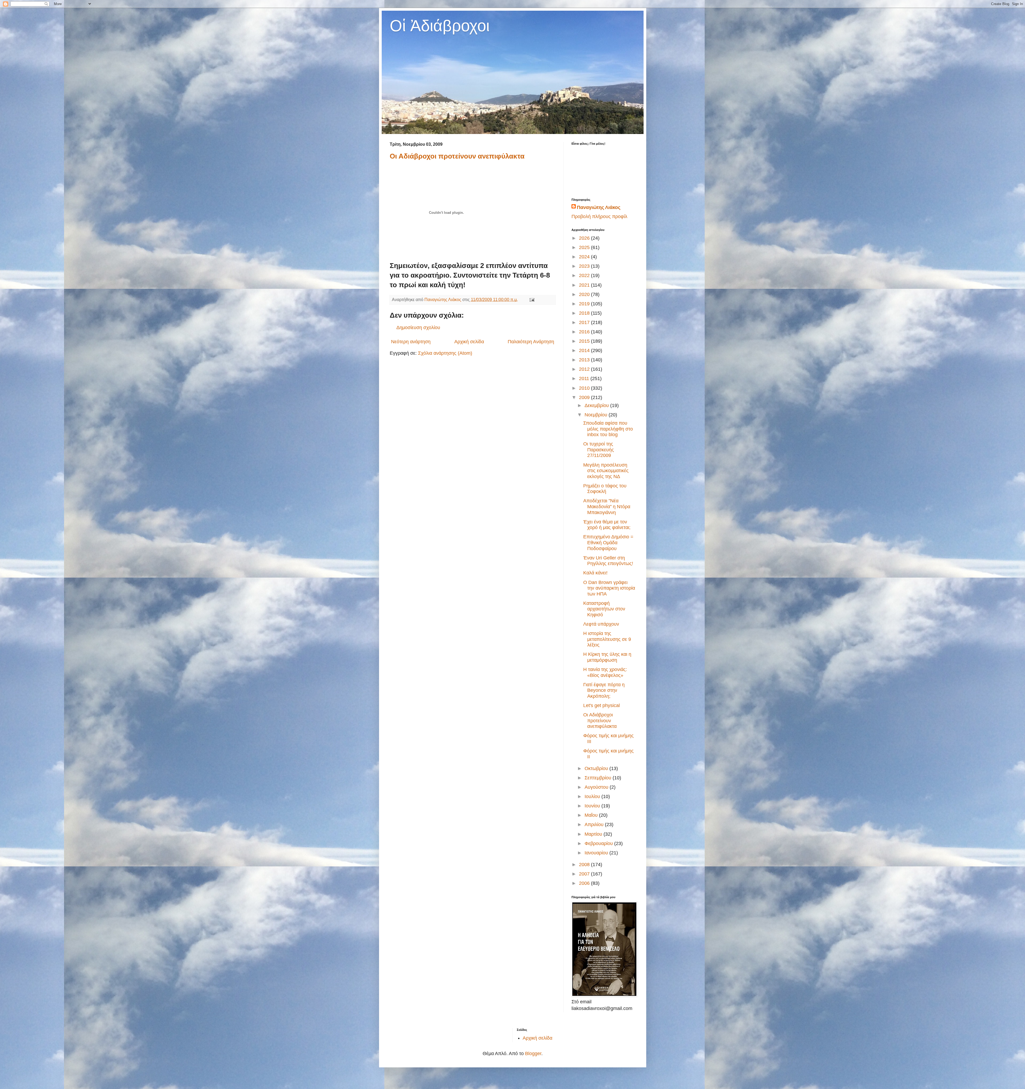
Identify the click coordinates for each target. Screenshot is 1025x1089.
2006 (585, 883)
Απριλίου (595, 824)
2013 (585, 359)
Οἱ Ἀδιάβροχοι (440, 26)
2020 (585, 294)
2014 (585, 350)
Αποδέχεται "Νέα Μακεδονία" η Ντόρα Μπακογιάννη (606, 506)
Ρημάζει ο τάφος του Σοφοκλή (604, 488)
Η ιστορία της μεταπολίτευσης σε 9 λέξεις (607, 639)
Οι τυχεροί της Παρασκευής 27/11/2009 (598, 449)
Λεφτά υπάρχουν (601, 624)
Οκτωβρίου (597, 768)
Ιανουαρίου (597, 852)
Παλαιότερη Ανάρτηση (531, 341)
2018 (585, 313)
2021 (585, 285)
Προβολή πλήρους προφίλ (599, 216)
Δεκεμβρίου (597, 405)
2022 (585, 275)
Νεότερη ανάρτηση (411, 341)
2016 (585, 331)
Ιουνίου (593, 805)
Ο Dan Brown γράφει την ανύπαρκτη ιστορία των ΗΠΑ (609, 588)
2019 (585, 303)
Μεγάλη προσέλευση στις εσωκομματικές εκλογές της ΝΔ (606, 470)
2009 (585, 397)
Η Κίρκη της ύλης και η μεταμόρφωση (607, 657)
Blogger (533, 1053)
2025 (585, 247)
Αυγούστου (597, 787)
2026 (585, 238)
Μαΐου (592, 815)
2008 (585, 864)
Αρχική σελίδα (469, 341)
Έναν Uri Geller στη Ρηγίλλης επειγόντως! (608, 560)
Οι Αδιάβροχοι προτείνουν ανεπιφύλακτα (457, 156)
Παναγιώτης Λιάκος (598, 207)
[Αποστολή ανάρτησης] (531, 299)
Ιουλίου (593, 796)
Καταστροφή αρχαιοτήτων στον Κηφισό (604, 609)
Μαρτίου (594, 834)
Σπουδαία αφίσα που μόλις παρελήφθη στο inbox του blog (608, 428)
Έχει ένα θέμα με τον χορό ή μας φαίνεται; (606, 524)
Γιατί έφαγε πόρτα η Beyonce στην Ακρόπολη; (604, 690)
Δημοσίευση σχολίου (418, 327)
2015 (585, 341)
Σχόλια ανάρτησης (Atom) (445, 353)
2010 (585, 388)
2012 (585, 369)
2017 (585, 322)
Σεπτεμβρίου (599, 777)
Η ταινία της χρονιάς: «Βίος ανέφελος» (605, 672)
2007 (585, 874)
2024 (585, 256)
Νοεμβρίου (597, 414)
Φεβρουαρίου (599, 843)
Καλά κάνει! (595, 572)
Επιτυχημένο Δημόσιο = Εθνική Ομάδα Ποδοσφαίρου (608, 542)
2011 (584, 378)
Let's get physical (601, 705)
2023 (585, 266)
